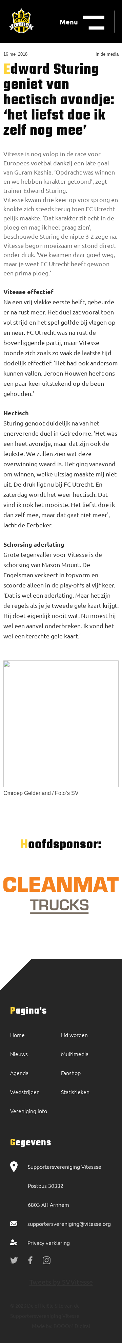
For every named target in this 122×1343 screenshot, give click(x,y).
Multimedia (74, 1053)
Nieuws (19, 1053)
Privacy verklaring (48, 1242)
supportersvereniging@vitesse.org (69, 1223)
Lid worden (74, 1034)
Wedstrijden (25, 1091)
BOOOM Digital (71, 1326)
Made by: (42, 1326)
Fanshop (71, 1072)
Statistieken (75, 1091)
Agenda (19, 1072)
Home (17, 1034)
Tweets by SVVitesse (61, 1281)
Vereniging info (28, 1110)
